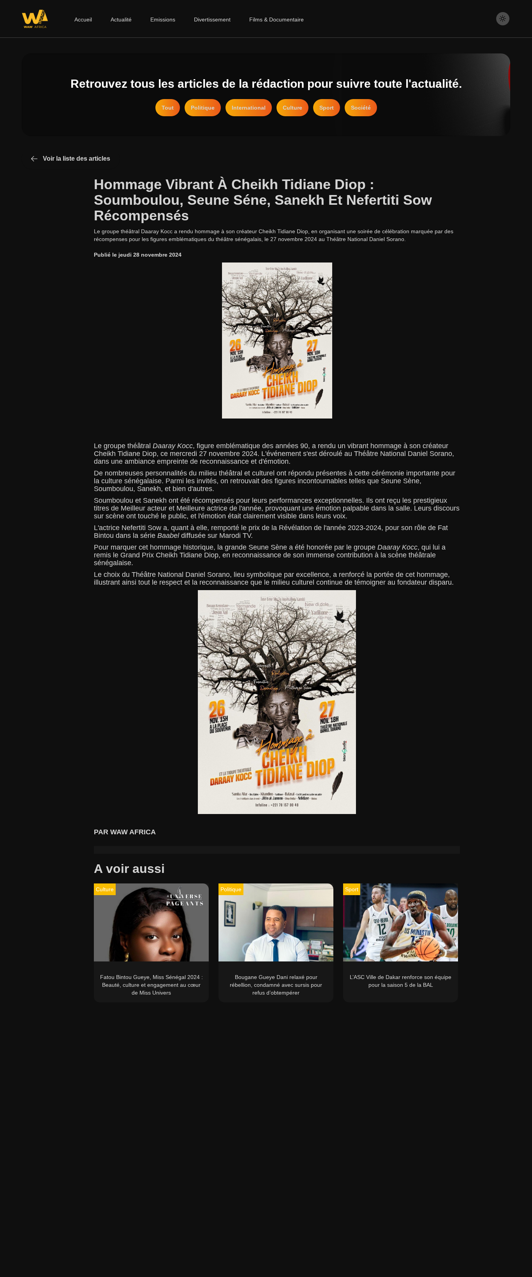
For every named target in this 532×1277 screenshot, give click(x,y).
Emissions (162, 19)
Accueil (83, 19)
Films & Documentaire (276, 19)
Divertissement (212, 19)
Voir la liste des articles (76, 158)
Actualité (121, 19)
